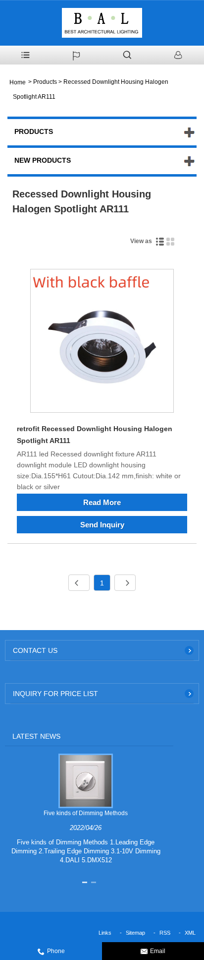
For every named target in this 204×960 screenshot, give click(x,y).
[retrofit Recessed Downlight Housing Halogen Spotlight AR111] (102, 342)
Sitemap (135, 933)
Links (105, 933)
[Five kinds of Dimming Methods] (85, 780)
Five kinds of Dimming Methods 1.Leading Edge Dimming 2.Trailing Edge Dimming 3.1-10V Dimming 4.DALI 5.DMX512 (85, 851)
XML (190, 933)
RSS (164, 933)
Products (45, 81)
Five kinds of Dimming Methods (86, 813)
